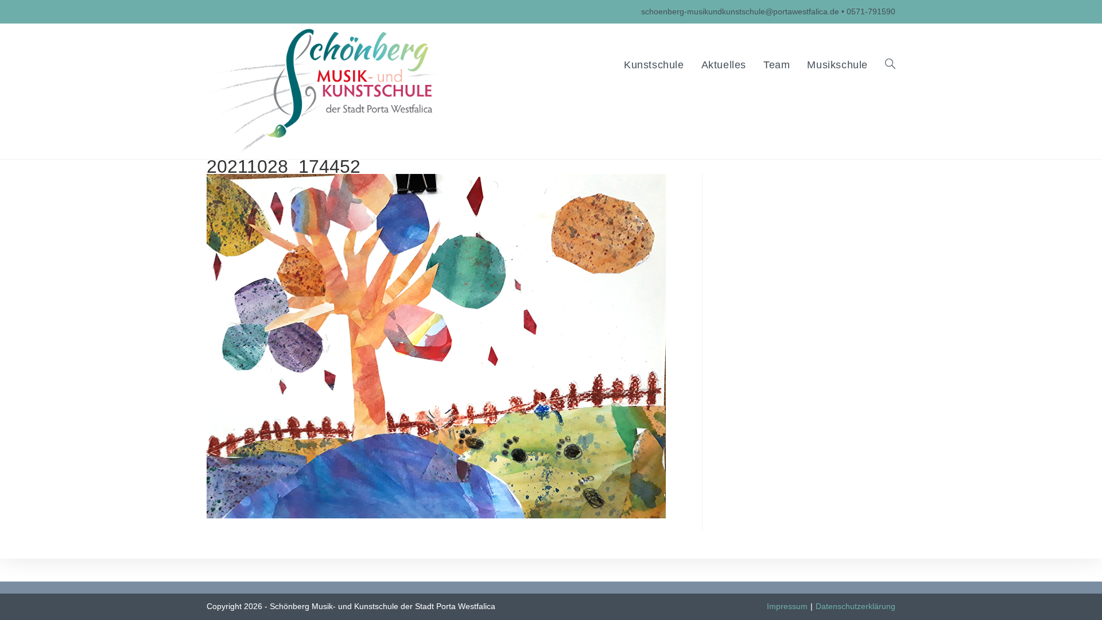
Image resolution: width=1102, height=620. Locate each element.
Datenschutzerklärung (855, 606)
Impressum (787, 606)
